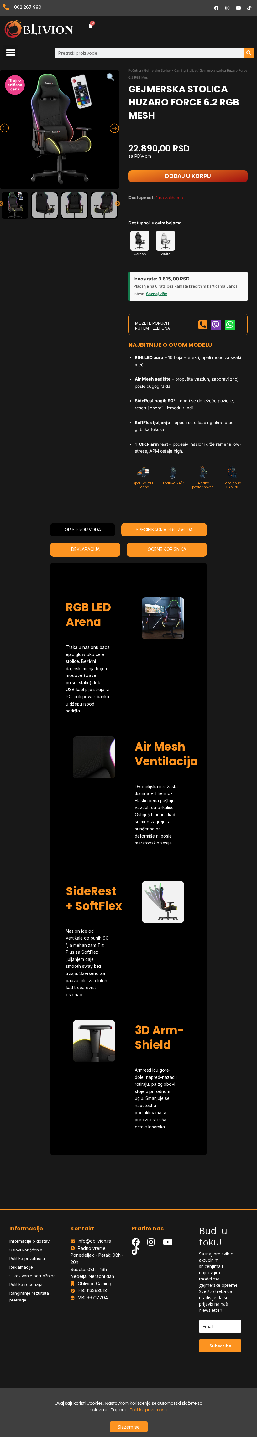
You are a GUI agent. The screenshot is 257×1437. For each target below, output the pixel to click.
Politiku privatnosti (148, 1410)
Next (117, 204)
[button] (10, 52)
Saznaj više (156, 293)
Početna (134, 70)
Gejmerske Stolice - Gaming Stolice (170, 70)
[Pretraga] (249, 53)
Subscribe (220, 1346)
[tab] (82, 530)
